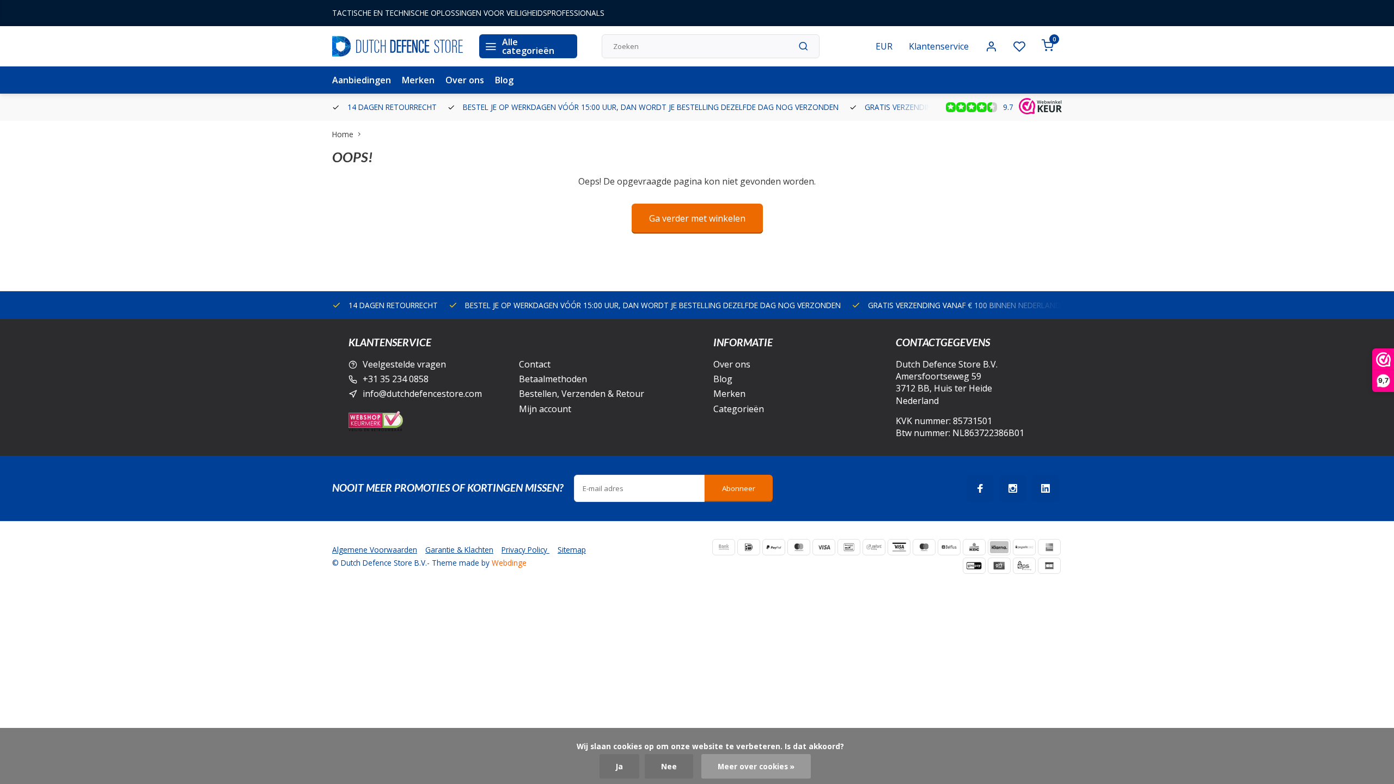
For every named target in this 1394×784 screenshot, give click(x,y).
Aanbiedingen (361, 80)
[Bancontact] (848, 547)
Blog (504, 80)
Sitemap (572, 549)
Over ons (464, 80)
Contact (535, 364)
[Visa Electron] (899, 547)
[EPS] (1024, 566)
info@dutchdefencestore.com (422, 394)
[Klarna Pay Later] (999, 547)
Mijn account (545, 409)
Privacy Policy (525, 549)
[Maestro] (924, 547)
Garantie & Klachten (459, 549)
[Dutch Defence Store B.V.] (397, 46)
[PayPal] (773, 547)
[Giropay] (974, 566)
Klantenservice (939, 46)
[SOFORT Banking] (874, 547)
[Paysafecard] (1024, 547)
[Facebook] (980, 488)
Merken (418, 80)
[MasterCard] (798, 547)
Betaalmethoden (553, 379)
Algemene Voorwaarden (374, 549)
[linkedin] (1045, 488)
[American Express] (1049, 547)
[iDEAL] (748, 547)
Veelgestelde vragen (404, 364)
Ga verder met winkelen (697, 218)
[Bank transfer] (723, 547)
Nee (669, 766)
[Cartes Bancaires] (1049, 566)
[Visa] (823, 547)
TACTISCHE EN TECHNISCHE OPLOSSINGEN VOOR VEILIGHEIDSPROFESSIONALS (468, 13)
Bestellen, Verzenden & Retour (581, 394)
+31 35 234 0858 (396, 379)
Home (342, 134)
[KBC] (974, 547)
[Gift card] (999, 566)
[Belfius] (949, 547)
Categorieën (738, 409)
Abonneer (738, 488)
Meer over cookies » (756, 766)
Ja (619, 766)
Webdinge (509, 563)
